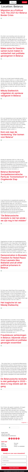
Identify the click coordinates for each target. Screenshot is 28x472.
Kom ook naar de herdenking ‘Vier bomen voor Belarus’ (12, 134)
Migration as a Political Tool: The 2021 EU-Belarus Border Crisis (14, 13)
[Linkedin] (18, 438)
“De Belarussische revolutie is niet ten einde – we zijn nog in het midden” (14, 218)
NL (14, 2)
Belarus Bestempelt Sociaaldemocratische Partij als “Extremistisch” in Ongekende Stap (14, 176)
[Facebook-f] (12, 438)
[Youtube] (14, 438)
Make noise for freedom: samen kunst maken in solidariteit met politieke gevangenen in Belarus (13, 52)
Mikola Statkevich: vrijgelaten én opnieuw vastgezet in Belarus (12, 93)
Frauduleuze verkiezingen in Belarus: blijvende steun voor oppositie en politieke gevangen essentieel (14, 339)
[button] (19, 2)
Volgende (24, 422)
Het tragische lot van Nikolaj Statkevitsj (11, 303)
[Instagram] (16, 438)
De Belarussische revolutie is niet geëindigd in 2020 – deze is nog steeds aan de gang (14, 383)
